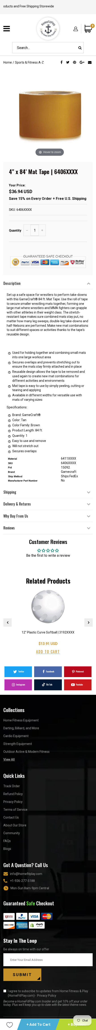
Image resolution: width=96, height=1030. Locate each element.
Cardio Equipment (16, 736)
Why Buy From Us (15, 516)
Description (12, 283)
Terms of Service (15, 809)
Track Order (11, 786)
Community (11, 833)
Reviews (9, 528)
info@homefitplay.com (26, 874)
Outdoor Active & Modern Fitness (26, 751)
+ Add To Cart (38, 1024)
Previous (7, 622)
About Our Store (14, 825)
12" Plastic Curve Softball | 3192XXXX (48, 632)
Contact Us (11, 817)
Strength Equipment (17, 744)
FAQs (7, 841)
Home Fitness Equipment (21, 720)
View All (9, 759)
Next (88, 622)
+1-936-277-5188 (22, 881)
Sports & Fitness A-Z (29, 62)
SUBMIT (22, 974)
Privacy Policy (13, 802)
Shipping (9, 492)
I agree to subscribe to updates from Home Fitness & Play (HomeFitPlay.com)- (48, 993)
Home (7, 62)
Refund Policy (13, 794)
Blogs (7, 849)
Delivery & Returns (17, 504)
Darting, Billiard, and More (21, 728)
